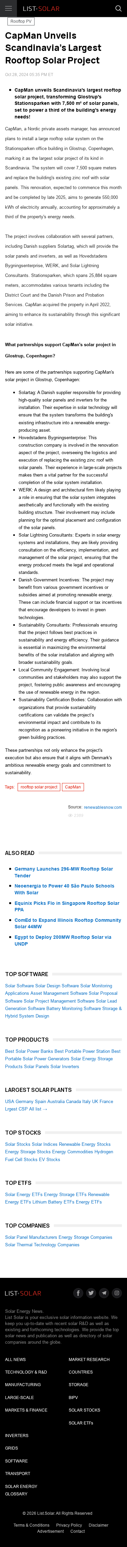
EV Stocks (49, 1159)
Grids (11, 1448)
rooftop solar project (39, 787)
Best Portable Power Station (82, 1051)
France (106, 1101)
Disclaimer (98, 1525)
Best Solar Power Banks (29, 1051)
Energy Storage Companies (85, 1237)
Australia (56, 1101)
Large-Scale (19, 1397)
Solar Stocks (17, 1144)
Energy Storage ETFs (65, 1194)
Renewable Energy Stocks (85, 1144)
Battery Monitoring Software (73, 1008)
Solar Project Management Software (59, 1001)
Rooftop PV (20, 21)
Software (16, 1461)
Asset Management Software (58, 993)
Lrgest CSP (16, 1109)
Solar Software (19, 985)
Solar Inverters (64, 1066)
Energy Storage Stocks (28, 1151)
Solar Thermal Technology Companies (42, 1244)
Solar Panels (36, 1066)
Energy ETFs (89, 1202)
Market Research (89, 1359)
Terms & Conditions (31, 1525)
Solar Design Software (57, 985)
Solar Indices (45, 1144)
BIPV (73, 1397)
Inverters (16, 1435)
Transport (17, 1473)
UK (95, 1101)
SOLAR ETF (81, 1423)
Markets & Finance (26, 1410)
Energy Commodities (72, 1151)
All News (15, 1359)
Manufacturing (23, 1384)
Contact (77, 1531)
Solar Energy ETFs (24, 1194)
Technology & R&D (26, 1372)
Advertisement (50, 1531)
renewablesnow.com (103, 807)
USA (9, 1101)
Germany (25, 1101)
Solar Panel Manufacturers (31, 1237)
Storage (78, 1384)
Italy (86, 1101)
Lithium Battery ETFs (54, 1202)
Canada (73, 1101)
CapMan (73, 787)
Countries (81, 1372)
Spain (40, 1101)
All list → (38, 1109)
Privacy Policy (69, 1525)
